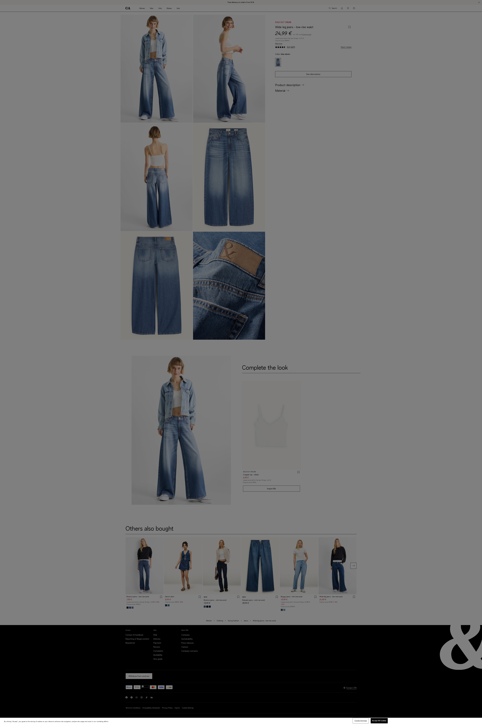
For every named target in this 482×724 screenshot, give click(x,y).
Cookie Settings (360, 721)
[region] (241, 721)
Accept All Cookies (379, 721)
